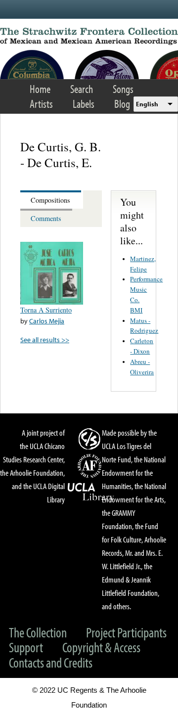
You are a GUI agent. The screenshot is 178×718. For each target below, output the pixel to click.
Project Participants (126, 632)
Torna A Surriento (46, 309)
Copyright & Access (101, 647)
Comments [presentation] (46, 218)
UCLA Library (91, 492)
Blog (122, 103)
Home (40, 89)
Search (81, 89)
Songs (123, 89)
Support (26, 647)
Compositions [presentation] (50, 200)
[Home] (89, 36)
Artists (41, 103)
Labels (83, 103)
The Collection (38, 632)
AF (91, 465)
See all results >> (44, 339)
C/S (91, 438)
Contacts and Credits (50, 662)
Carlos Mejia (46, 320)
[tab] (51, 199)
